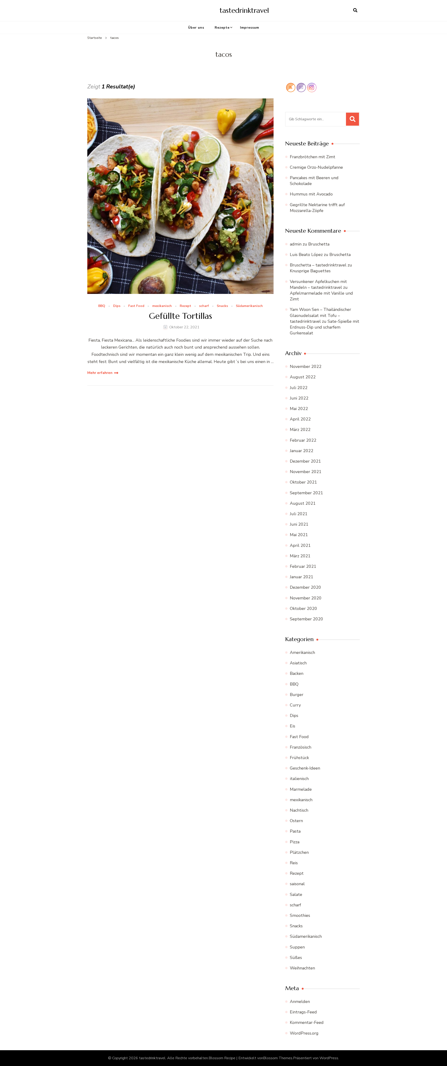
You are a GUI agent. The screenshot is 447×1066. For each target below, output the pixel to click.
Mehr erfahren (99, 372)
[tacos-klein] (180, 196)
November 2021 (306, 471)
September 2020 (306, 619)
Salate (296, 894)
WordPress (328, 1058)
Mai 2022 (299, 408)
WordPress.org (304, 1033)
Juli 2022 (299, 387)
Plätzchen (299, 852)
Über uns (196, 27)
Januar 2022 (301, 451)
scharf (204, 306)
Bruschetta (318, 244)
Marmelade (301, 789)
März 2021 (300, 556)
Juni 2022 (299, 398)
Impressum (249, 27)
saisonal (297, 884)
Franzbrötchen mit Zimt (312, 157)
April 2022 (300, 419)
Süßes (296, 957)
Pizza (294, 842)
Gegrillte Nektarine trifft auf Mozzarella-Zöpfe (317, 207)
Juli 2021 (299, 514)
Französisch (300, 747)
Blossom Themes (277, 1058)
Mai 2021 (299, 535)
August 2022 (303, 377)
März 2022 (300, 429)
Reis (294, 863)
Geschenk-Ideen (305, 768)
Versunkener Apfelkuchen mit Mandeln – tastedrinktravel (318, 284)
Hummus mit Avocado (311, 194)
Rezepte (222, 27)
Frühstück (299, 757)
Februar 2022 (303, 440)
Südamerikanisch (249, 306)
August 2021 (303, 503)
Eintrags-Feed (303, 1012)
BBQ (101, 306)
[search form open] (355, 10)
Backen (296, 673)
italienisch (299, 778)
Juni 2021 (299, 524)
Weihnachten (302, 968)
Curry (295, 705)
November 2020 (306, 598)
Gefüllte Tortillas (180, 316)
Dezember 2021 (305, 461)
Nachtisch (299, 810)
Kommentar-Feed (307, 1022)
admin (295, 244)
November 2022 (306, 366)
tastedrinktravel (244, 10)
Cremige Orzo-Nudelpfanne (316, 167)
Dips (116, 306)
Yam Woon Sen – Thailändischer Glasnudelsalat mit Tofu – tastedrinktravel (320, 315)
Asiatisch (298, 663)
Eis (292, 726)
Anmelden (300, 1001)
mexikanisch (162, 306)
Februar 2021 (303, 566)
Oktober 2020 (303, 608)
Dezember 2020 (305, 587)
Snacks (222, 306)
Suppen (297, 947)
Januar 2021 (301, 577)
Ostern (296, 821)
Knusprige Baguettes (310, 271)
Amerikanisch (302, 652)
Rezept (185, 306)
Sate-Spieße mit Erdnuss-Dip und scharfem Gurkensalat (324, 327)
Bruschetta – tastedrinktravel (318, 265)
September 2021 (306, 493)
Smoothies (300, 915)
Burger (296, 694)
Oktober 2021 (303, 482)
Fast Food (136, 306)
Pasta (295, 831)
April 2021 (300, 545)
